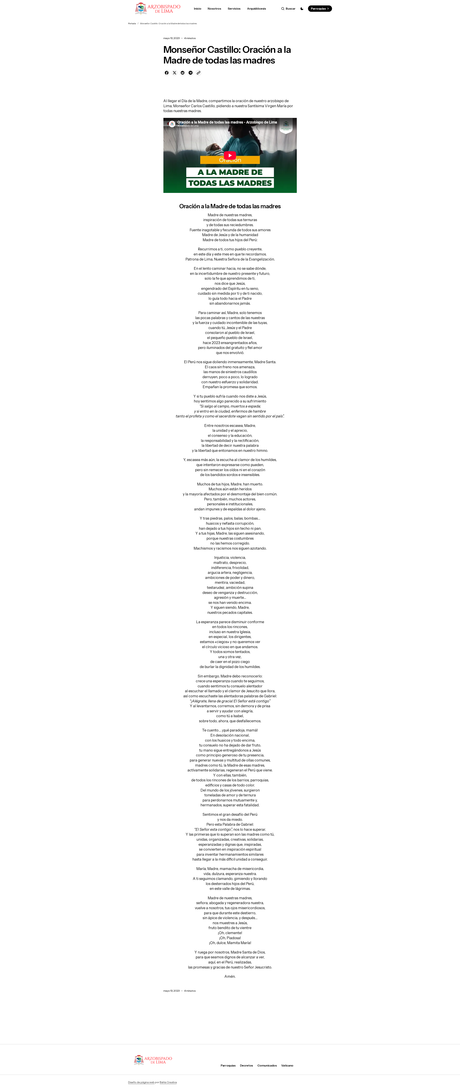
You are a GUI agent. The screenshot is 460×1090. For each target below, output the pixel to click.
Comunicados (267, 1065)
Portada (132, 23)
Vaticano (287, 1065)
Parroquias (318, 8)
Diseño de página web (141, 1082)
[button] (288, 8)
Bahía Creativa (168, 1082)
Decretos (246, 1065)
